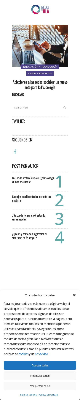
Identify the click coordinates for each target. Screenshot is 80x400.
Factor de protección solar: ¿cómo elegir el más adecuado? (33, 180)
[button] (74, 295)
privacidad (41, 354)
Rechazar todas (40, 375)
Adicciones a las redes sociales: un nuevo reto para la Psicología (40, 84)
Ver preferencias (40, 386)
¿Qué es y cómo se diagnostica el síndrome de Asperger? (29, 236)
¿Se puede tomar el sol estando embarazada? (28, 217)
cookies (23, 354)
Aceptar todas (40, 365)
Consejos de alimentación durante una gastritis (31, 198)
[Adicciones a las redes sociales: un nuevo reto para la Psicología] (40, 45)
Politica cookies (28, 394)
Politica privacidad (48, 394)
